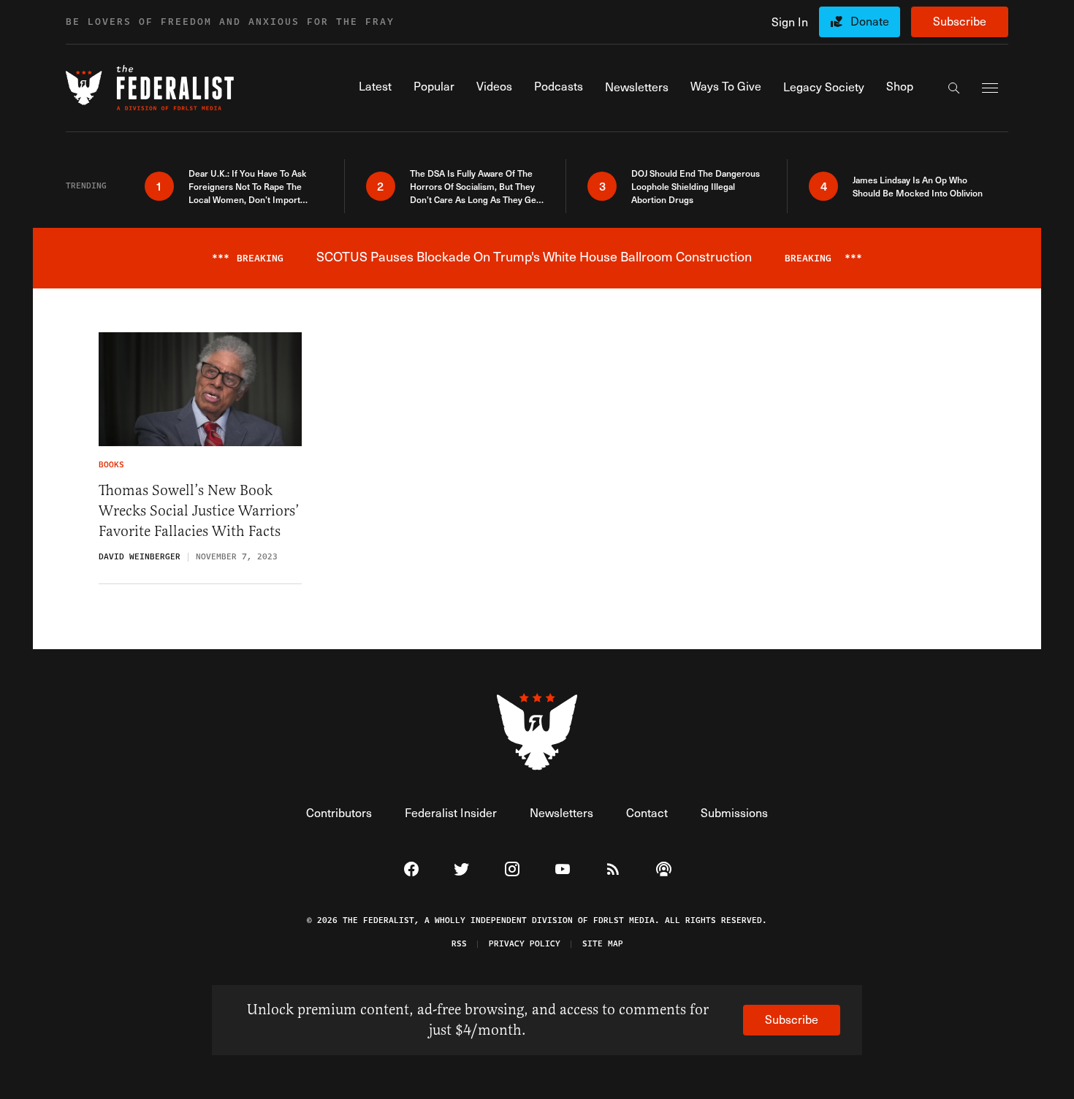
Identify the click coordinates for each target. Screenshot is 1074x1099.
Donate (869, 20)
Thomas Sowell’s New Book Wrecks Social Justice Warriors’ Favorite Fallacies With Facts (199, 510)
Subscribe (959, 20)
